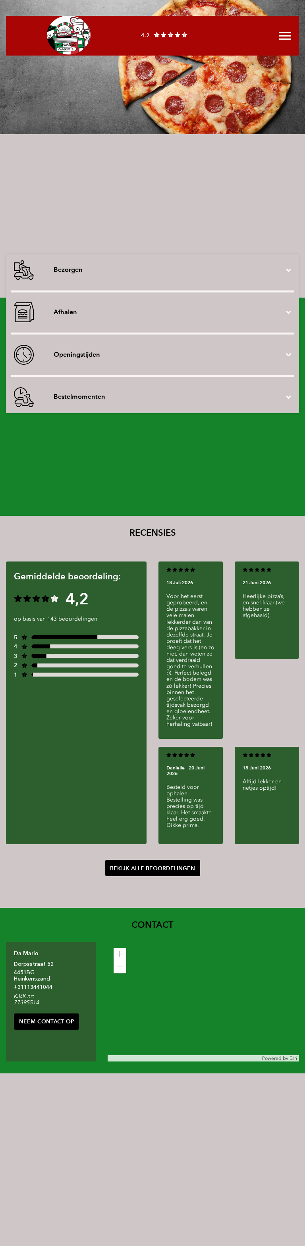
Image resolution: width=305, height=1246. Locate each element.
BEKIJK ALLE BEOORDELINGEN (152, 868)
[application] (203, 1001)
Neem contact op (46, 1021)
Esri (293, 1058)
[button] (120, 954)
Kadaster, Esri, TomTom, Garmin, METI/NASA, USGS (166, 1058)
